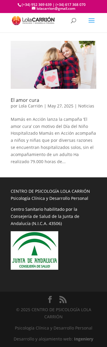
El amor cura (25, 100)
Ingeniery (83, 339)
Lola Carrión (31, 106)
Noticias (86, 106)
